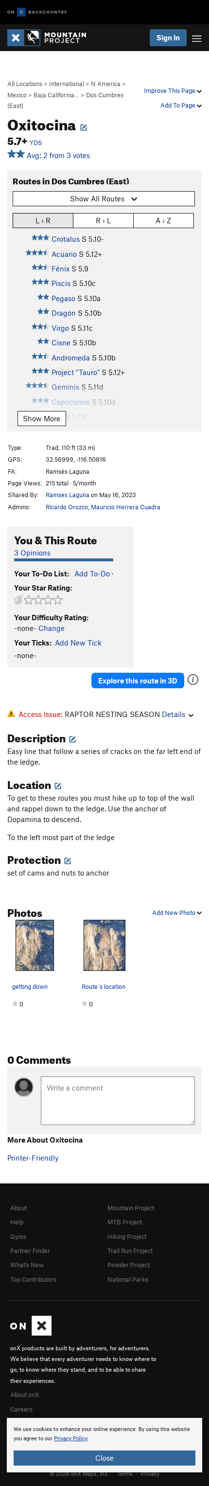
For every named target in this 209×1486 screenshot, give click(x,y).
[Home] (51, 37)
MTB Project (124, 1222)
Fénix (61, 268)
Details (173, 714)
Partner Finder (30, 1250)
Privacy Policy (70, 1438)
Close (104, 1457)
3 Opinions (32, 552)
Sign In (168, 37)
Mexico (17, 95)
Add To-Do (92, 573)
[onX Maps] (31, 1333)
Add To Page (178, 105)
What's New (27, 1265)
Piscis (61, 283)
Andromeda (71, 357)
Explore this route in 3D (137, 680)
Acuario (64, 254)
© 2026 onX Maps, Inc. (79, 1473)
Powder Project (128, 1265)
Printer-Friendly (32, 1157)
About (18, 1208)
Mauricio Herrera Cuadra (125, 507)
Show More (41, 418)
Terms (125, 1473)
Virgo (60, 327)
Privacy (150, 1473)
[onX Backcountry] (37, 12)
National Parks (127, 1279)
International (66, 84)
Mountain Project (130, 1208)
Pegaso (63, 298)
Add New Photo (174, 912)
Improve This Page (170, 90)
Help (16, 1222)
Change (51, 628)
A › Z (163, 220)
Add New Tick (78, 642)
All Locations (24, 84)
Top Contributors (33, 1279)
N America (106, 84)
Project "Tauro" (76, 372)
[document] (104, 1445)
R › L (103, 220)
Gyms (18, 1236)
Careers (21, 1409)
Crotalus (66, 238)
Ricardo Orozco (67, 507)
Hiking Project (126, 1236)
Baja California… (56, 95)
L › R (43, 220)
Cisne (61, 342)
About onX (24, 1394)
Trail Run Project (130, 1250)
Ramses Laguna (67, 495)
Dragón (64, 312)
